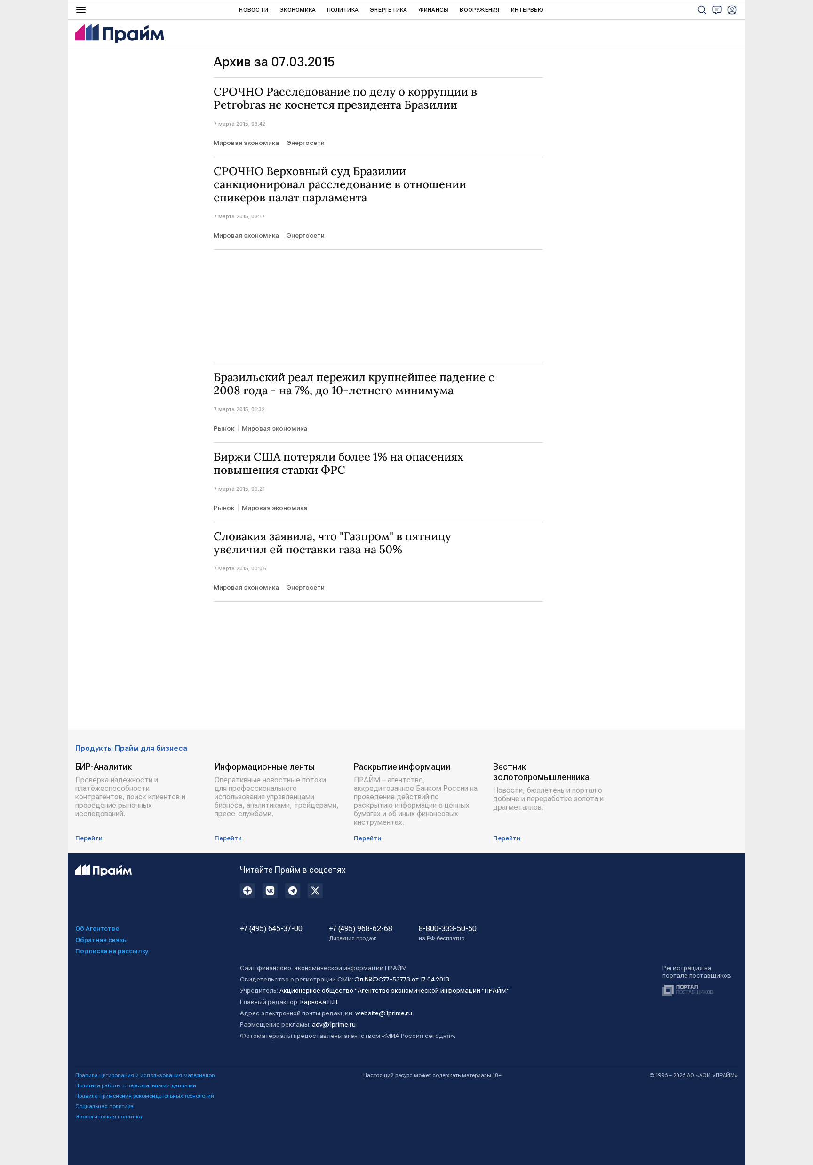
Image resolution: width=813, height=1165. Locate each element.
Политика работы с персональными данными (135, 1085)
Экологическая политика (108, 1116)
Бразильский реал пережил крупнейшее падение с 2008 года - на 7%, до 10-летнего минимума (354, 384)
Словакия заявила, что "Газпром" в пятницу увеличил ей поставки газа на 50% (332, 543)
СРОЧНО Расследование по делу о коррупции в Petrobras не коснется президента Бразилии (345, 98)
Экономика (297, 10)
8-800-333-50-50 (448, 933)
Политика (343, 10)
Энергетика (388, 10)
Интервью (527, 10)
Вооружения (479, 10)
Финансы (434, 10)
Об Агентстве (97, 928)
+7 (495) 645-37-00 (271, 929)
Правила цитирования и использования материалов (145, 1075)
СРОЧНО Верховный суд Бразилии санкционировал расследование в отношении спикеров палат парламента (340, 184)
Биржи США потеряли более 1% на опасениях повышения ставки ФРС (338, 463)
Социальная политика (104, 1106)
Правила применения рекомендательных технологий (144, 1096)
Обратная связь (101, 939)
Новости (253, 10)
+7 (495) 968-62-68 (360, 933)
